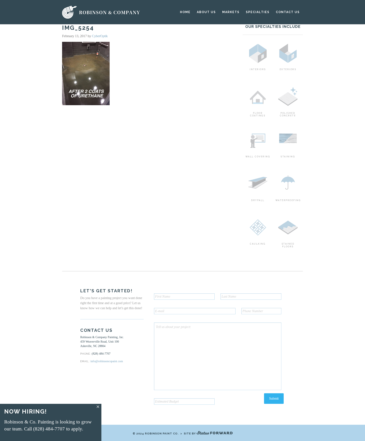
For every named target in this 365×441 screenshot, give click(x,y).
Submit (274, 398)
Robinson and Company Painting (101, 12)
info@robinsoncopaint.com (106, 361)
